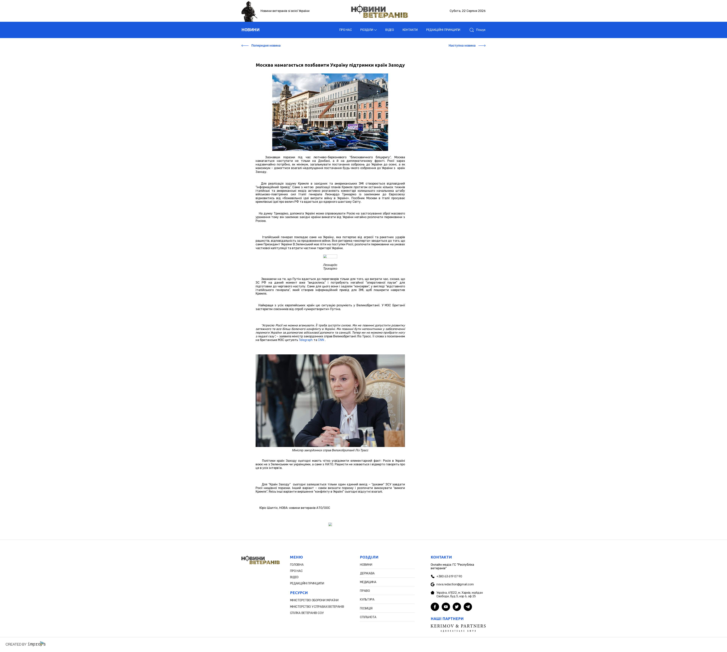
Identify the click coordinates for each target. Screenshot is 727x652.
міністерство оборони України (314, 600)
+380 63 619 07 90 (449, 576)
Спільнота (368, 617)
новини (250, 29)
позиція (366, 608)
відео (294, 577)
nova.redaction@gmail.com (455, 584)
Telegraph (306, 340)
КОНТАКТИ (410, 30)
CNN (321, 340)
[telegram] (468, 607)
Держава (367, 573)
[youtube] (446, 607)
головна (297, 564)
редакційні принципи (307, 583)
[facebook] (435, 607)
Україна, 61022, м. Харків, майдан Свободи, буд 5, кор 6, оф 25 (459, 594)
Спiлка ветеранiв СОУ (307, 613)
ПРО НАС (345, 30)
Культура (367, 599)
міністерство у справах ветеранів (317, 606)
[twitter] (457, 607)
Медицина (368, 582)
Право (365, 591)
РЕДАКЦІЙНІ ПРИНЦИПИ (443, 30)
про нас (296, 571)
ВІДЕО (389, 30)
